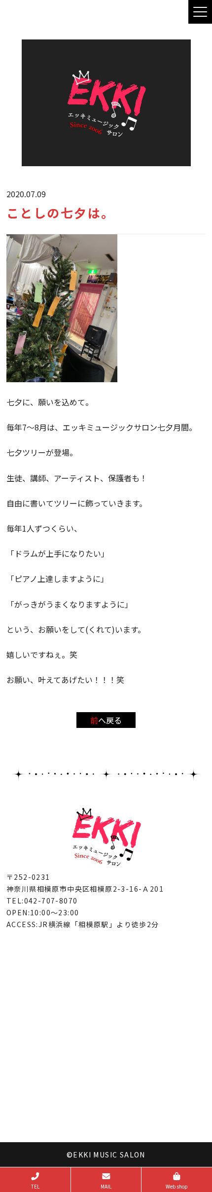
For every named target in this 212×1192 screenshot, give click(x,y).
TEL (35, 1186)
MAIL (106, 1186)
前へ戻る (106, 720)
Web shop (177, 1186)
